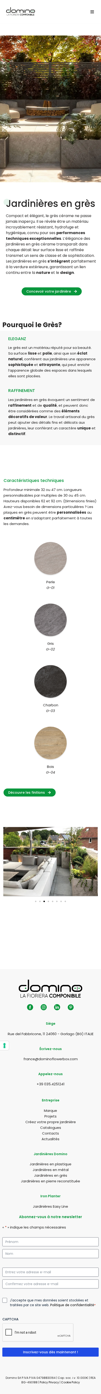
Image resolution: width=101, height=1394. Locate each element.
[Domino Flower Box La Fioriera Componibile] (21, 11)
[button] (35, 901)
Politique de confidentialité (72, 1305)
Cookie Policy (70, 1382)
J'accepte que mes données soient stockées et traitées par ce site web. (53, 1302)
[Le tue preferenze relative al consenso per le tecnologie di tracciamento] (4, 1045)
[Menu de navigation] (92, 12)
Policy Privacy (49, 1382)
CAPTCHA (10, 1319)
